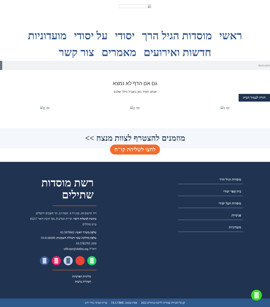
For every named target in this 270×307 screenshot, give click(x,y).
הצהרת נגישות (83, 281)
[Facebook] (44, 260)
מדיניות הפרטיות (81, 276)
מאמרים (119, 52)
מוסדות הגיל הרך (177, 36)
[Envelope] (80, 260)
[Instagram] (56, 260)
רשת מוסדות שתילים (67, 189)
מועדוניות (47, 36)
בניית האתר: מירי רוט (96, 302)
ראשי (230, 36)
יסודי (125, 36)
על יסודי (91, 36)
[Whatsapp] (91, 260)
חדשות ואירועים (177, 52)
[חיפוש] (1, 65)
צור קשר (76, 52)
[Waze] (68, 260)
